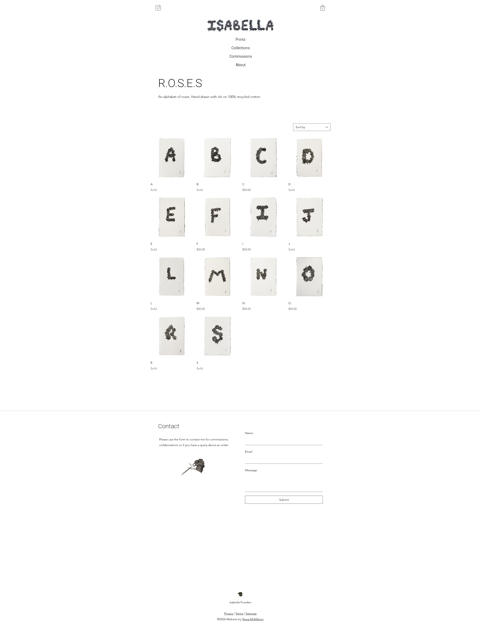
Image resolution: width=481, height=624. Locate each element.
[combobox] (312, 127)
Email (248, 451)
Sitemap (251, 613)
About (241, 65)
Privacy (228, 613)
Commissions (240, 56)
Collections (240, 48)
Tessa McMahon (253, 619)
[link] (322, 8)
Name (249, 433)
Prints (240, 39)
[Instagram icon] (158, 8)
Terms (239, 613)
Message (251, 470)
